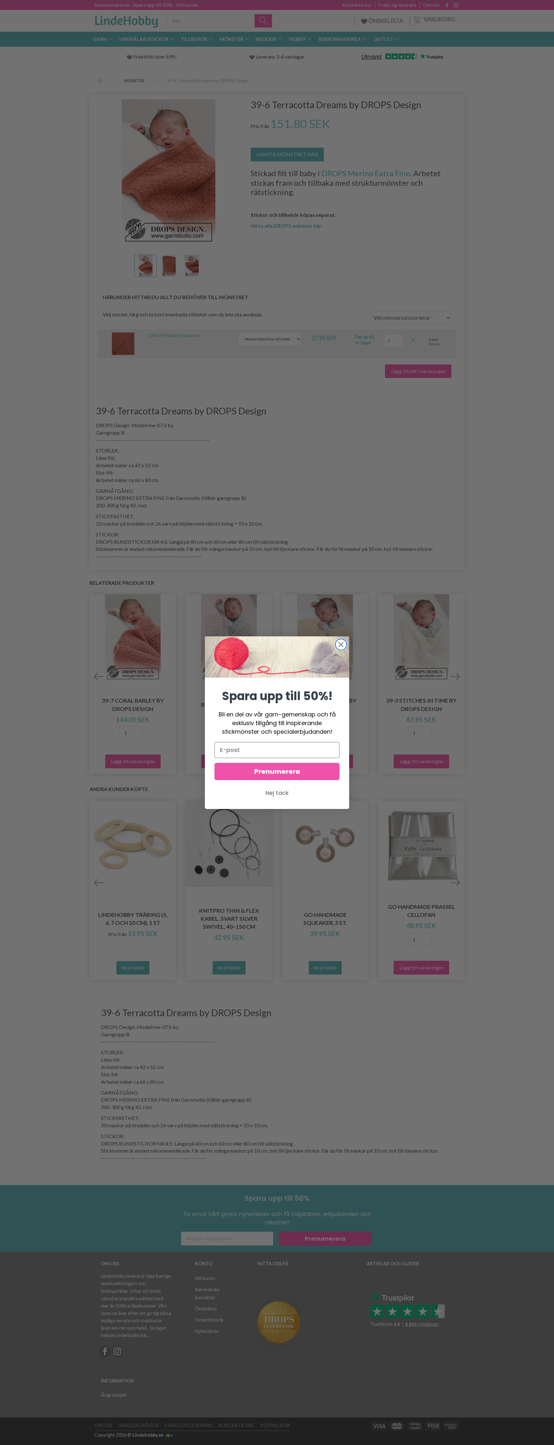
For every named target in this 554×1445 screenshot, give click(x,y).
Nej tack (277, 793)
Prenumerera (277, 771)
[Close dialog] (341, 644)
